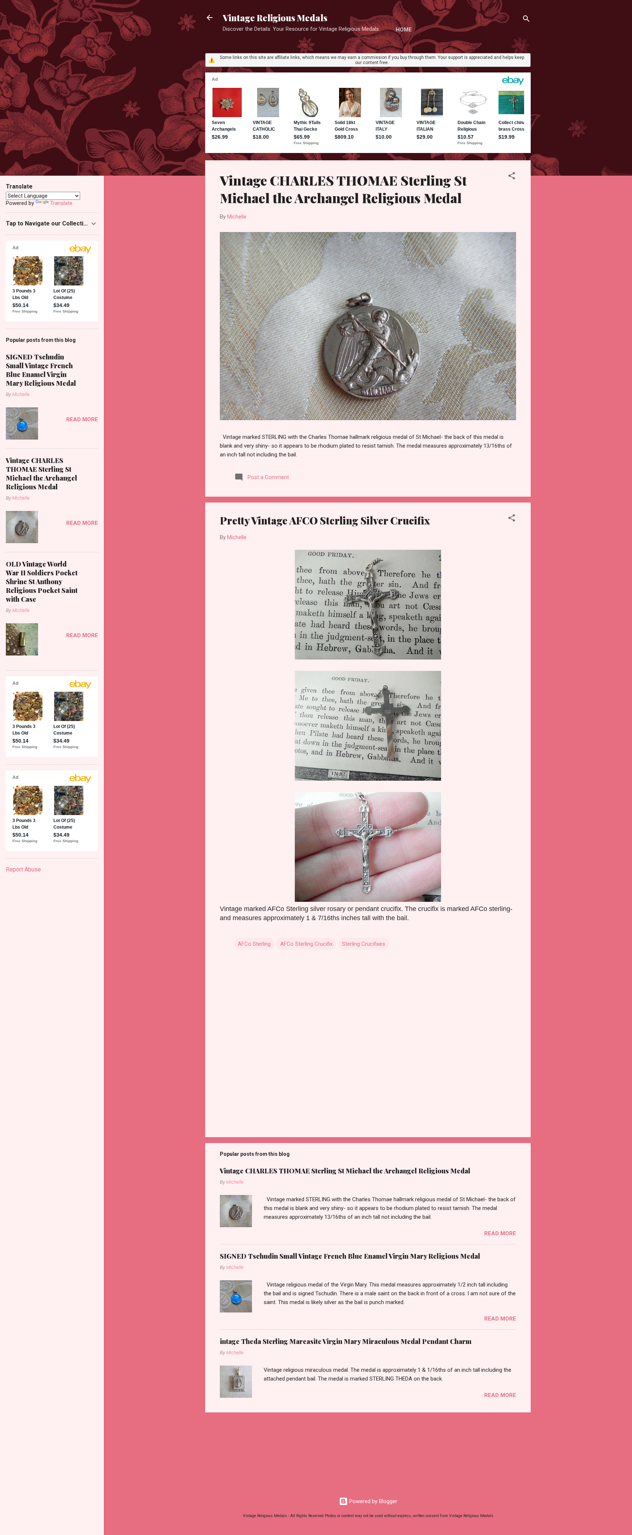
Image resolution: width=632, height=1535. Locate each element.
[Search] (526, 20)
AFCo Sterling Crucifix (306, 944)
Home (404, 29)
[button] (511, 177)
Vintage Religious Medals (275, 17)
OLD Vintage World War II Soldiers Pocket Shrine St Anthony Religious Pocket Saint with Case (42, 582)
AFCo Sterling (254, 944)
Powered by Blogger (372, 1501)
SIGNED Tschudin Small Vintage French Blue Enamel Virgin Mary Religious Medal (350, 1256)
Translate (61, 203)
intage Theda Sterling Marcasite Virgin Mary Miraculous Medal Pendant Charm (345, 1341)
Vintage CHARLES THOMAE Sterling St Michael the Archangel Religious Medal (343, 188)
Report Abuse (23, 869)
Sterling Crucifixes (363, 944)
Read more (500, 1233)
